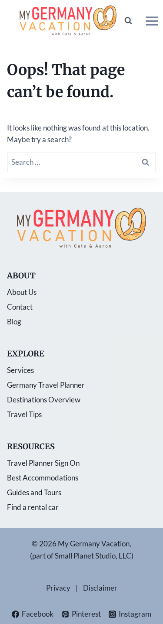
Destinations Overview (43, 399)
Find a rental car (33, 507)
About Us (22, 292)
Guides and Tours (34, 492)
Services (20, 370)
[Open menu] (151, 21)
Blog (14, 321)
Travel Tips (24, 414)
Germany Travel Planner (46, 384)
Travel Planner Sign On (43, 462)
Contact (20, 306)
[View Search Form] (128, 21)
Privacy (58, 587)
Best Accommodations (42, 477)
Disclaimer (100, 587)
